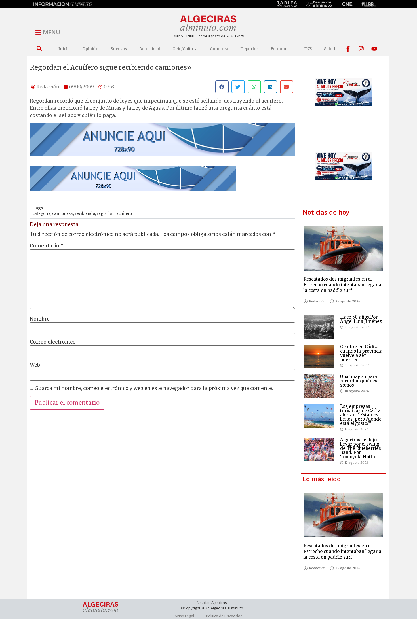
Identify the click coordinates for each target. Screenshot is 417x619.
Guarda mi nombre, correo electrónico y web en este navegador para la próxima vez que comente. (154, 388)
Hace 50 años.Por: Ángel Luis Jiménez (361, 319)
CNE (307, 48)
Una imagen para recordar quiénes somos (358, 381)
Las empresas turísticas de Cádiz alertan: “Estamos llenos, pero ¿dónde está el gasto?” (361, 415)
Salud (329, 48)
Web (35, 365)
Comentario (47, 245)
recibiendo (85, 213)
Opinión (90, 48)
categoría (41, 213)
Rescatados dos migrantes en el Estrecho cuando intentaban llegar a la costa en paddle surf (342, 284)
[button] (39, 48)
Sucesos (119, 48)
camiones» (62, 213)
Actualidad (149, 48)
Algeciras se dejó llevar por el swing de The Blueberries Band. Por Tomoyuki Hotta (360, 448)
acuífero (124, 213)
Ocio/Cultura (184, 48)
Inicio (64, 48)
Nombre (40, 319)
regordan (106, 213)
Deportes (249, 48)
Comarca (219, 48)
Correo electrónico (53, 342)
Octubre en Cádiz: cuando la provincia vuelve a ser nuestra (361, 353)
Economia (281, 48)
